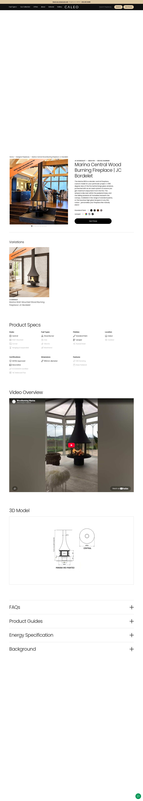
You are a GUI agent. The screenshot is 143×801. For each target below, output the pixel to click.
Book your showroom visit (60, 2)
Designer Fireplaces (22, 157)
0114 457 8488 (86, 2)
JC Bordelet (80, 161)
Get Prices (128, 7)
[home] (71, 7)
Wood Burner (103, 161)
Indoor (91, 161)
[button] (13, 7)
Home (12, 157)
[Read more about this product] (29, 276)
